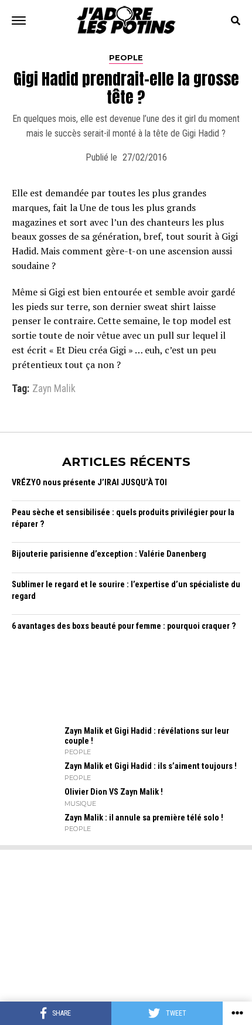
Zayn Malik (54, 389)
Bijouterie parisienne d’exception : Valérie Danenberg (109, 554)
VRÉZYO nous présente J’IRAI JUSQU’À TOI (89, 483)
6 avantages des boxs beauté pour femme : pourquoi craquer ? (124, 626)
